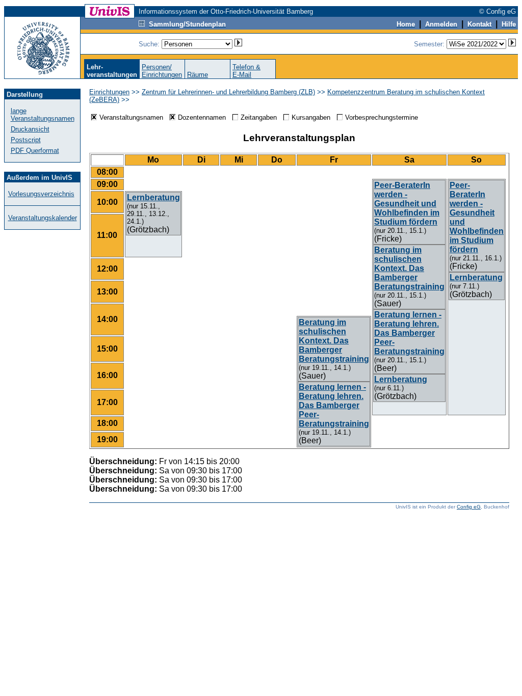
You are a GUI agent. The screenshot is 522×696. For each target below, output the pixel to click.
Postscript (26, 140)
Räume (197, 74)
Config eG (469, 507)
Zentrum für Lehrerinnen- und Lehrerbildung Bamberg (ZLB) (228, 92)
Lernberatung (400, 379)
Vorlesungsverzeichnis (41, 194)
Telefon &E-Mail (246, 70)
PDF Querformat (35, 150)
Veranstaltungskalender (42, 218)
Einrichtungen (109, 92)
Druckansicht (30, 129)
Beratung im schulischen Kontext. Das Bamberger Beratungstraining (409, 268)
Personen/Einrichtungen (162, 70)
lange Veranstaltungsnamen (42, 114)
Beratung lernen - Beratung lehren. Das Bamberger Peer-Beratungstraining (409, 333)
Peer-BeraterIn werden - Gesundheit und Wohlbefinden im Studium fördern (406, 203)
